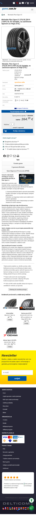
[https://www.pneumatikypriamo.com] (5, 509)
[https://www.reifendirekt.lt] (28, 509)
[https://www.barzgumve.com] (21, 509)
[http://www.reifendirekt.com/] (18, 510)
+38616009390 (2, 3)
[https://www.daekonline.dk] (17, 507)
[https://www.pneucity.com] (7, 509)
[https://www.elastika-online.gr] (19, 509)
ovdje (15, 487)
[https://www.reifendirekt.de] (3, 507)
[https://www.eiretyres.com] (10, 509)
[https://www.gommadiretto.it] (12, 507)
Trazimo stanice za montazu (12, 480)
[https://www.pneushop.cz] (3, 509)
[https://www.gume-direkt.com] (28, 507)
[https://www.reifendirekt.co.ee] (25, 509)
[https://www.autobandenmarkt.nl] (19, 507)
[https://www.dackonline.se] (10, 507)
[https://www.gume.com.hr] (23, 509)
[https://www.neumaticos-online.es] (23, 507)
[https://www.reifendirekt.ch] (7, 507)
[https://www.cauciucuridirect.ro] (17, 509)
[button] (31, 500)
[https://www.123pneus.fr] (5, 507)
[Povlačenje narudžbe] (17, 3)
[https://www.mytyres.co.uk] (21, 507)
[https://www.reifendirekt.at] (25, 507)
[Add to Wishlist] (11, 156)
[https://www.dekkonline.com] (14, 507)
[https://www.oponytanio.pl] (14, 509)
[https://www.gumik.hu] (12, 509)
